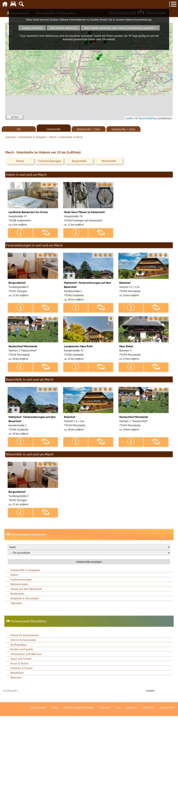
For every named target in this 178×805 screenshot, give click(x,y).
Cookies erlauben (32, 28)
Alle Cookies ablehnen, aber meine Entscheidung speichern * (120, 28)
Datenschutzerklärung (138, 19)
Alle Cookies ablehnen (63, 28)
